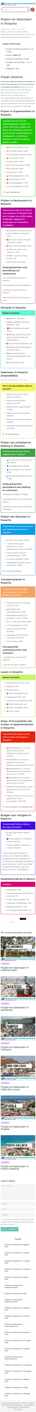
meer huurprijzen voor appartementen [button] (19, 807)
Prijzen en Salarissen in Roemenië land (14, 1358)
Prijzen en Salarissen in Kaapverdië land (14, 1286)
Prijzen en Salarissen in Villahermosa (14, 969)
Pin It (12, 922)
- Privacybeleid (23, 1407)
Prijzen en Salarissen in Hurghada (18, 1365)
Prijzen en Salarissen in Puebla (14, 1128)
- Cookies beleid (28, 1405)
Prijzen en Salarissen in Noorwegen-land (14, 1325)
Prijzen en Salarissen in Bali (15, 1294)
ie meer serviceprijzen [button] (13, 571)
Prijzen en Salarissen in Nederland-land (14, 1301)
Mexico (5, 964)
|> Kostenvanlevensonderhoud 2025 (13, 1403)
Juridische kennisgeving (14, 1405)
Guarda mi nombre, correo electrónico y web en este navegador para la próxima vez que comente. (17, 1222)
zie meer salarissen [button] (12, 434)
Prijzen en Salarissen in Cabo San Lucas (14, 1088)
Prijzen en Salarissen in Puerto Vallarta (14, 1167)
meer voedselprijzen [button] (12, 192)
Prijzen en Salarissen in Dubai (16, 1387)
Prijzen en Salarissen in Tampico (14, 1048)
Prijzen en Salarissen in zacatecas (14, 1008)
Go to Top (17, 1409)
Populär (18, 1239)
